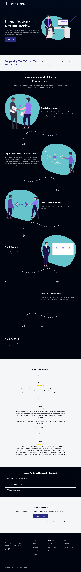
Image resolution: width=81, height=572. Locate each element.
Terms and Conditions (68, 547)
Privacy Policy (66, 543)
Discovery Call (37, 554)
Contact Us (36, 551)
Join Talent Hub (52, 547)
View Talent (36, 547)
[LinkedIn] (9, 549)
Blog (49, 551)
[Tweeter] (6, 549)
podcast (42, 523)
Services (35, 543)
